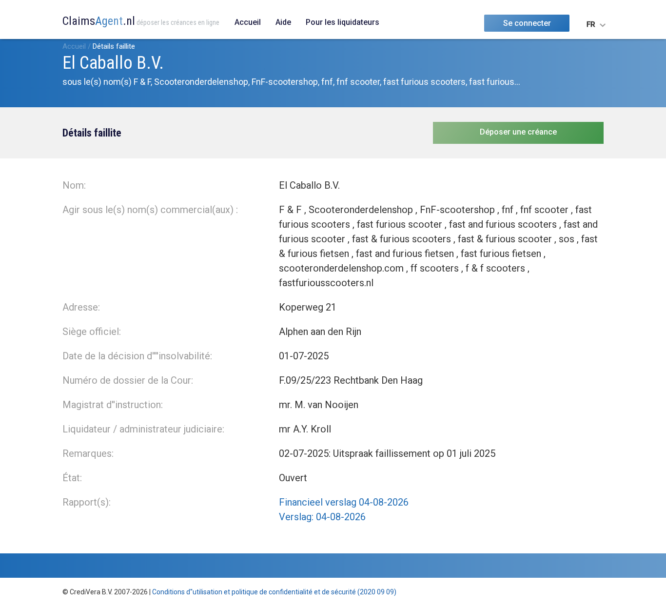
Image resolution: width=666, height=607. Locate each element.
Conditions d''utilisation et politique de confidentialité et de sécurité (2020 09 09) (274, 592)
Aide (283, 22)
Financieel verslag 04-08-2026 (344, 502)
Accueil (248, 22)
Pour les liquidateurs (342, 22)
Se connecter (527, 23)
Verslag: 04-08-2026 (322, 517)
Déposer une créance (518, 132)
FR (591, 24)
